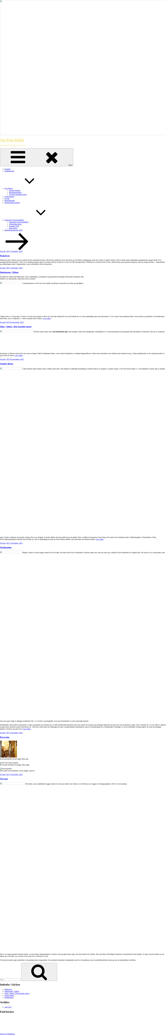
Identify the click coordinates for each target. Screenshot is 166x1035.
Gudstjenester (9, 171)
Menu (70, 165)
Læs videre (47, 318)
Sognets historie (14, 190)
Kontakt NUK (14, 226)
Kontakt (7, 169)
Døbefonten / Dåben (9, 272)
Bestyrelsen (13, 228)
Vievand (4, 779)
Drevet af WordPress (7, 1034)
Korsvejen (4, 737)
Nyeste (7, 199)
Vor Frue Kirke (12, 140)
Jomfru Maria (6, 364)
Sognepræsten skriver (12, 203)
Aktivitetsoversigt (15, 224)
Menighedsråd (10, 201)
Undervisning (9, 197)
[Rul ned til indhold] (17, 249)
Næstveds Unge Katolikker (14, 220)
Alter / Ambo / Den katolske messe (15, 326)
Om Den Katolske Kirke (18, 194)
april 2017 (8, 1007)
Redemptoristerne (15, 192)
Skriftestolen (6, 547)
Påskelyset (4, 256)
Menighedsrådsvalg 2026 (13, 230)
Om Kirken (9, 188)
